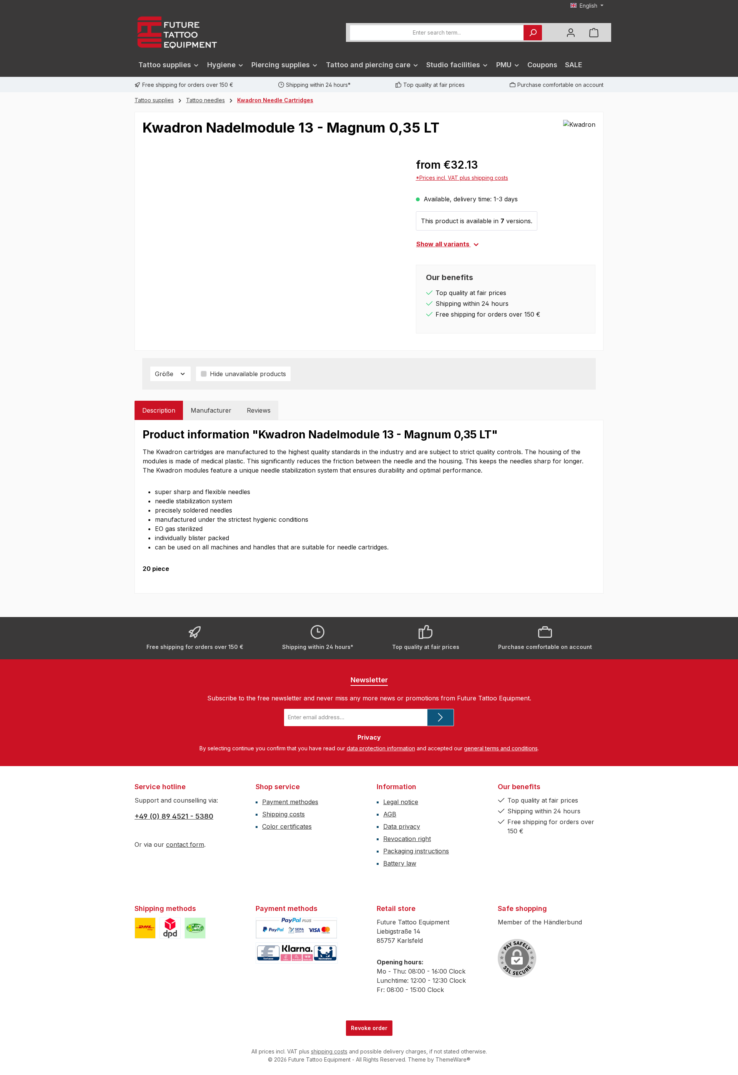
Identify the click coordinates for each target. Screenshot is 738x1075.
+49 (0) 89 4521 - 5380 (174, 816)
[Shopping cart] (593, 32)
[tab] (159, 410)
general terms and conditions (501, 748)
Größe (165, 374)
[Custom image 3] (195, 928)
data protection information (381, 748)
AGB (389, 814)
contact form (185, 844)
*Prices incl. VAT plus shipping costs (462, 177)
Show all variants (443, 244)
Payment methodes (290, 802)
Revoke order (369, 1028)
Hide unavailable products (248, 374)
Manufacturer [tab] (211, 410)
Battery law (399, 863)
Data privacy (401, 826)
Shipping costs (283, 814)
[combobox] (437, 32)
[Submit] (440, 717)
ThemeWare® (452, 1059)
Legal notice (400, 802)
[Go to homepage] (177, 32)
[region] (271, 239)
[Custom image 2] (170, 928)
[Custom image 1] (145, 928)
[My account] (570, 32)
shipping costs (329, 1051)
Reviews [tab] (259, 410)
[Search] (533, 32)
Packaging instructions (416, 851)
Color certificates (287, 826)
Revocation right (407, 839)
